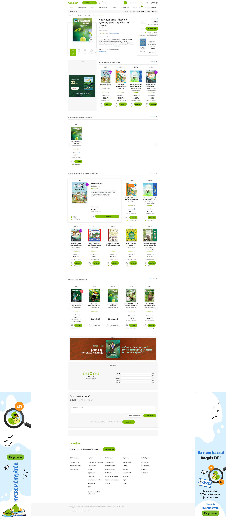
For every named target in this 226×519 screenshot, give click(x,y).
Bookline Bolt (74, 469)
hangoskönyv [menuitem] (103, 7)
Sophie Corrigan (105, 88)
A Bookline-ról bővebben (95, 462)
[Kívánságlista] (146, 2)
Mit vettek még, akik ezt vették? (110, 62)
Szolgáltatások (127, 462)
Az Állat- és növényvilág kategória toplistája (83, 174)
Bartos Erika (94, 247)
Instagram (146, 466)
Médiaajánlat (91, 476)
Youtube (145, 473)
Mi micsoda (105, 36)
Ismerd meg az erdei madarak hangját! (150, 244)
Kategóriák (72, 11)
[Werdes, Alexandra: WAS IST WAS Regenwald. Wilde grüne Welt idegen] (150, 295)
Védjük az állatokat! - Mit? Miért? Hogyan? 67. (121, 85)
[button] (95, 52)
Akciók (148, 11)
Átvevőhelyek (127, 473)
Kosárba (153, 29)
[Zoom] (91, 40)
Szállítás (125, 469)
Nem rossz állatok (105, 84)
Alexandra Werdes (76, 145)
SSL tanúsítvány (72, 508)
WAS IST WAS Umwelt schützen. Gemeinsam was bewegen (131, 304)
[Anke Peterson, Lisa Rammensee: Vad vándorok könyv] (151, 76)
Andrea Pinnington (136, 88)
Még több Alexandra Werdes (77, 279)
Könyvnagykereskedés (94, 480)
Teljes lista (153, 61)
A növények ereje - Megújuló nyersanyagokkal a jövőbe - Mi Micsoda (76, 142)
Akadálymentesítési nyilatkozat (94, 493)
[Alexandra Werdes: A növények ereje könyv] (82, 29)
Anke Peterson (151, 88)
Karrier (90, 469)
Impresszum (91, 473)
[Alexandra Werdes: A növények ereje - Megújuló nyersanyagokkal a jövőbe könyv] (113, 295)
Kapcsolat (126, 476)
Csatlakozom (109, 449)
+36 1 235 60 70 (74, 462)
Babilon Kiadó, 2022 (103, 30)
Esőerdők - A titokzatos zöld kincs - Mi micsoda (95, 304)
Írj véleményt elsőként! (114, 33)
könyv (105, 67)
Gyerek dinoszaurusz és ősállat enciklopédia (113, 244)
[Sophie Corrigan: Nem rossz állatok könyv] (105, 76)
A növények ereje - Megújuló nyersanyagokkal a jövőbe (113, 304)
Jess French (131, 247)
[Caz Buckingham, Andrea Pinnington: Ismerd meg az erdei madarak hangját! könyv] (150, 235)
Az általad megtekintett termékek (80, 117)
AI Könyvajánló (90, 3)
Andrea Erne (121, 88)
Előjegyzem (96, 325)
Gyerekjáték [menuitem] (137, 7)
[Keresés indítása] (125, 2)
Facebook (146, 462)
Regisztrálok (133, 3)
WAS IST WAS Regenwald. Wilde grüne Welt (149, 304)
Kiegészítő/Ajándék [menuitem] (150, 7)
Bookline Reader (110, 469)
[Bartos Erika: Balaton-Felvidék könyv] (94, 235)
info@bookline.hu (75, 466)
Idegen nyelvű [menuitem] (125, 7)
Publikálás (149, 415)
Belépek (141, 3)
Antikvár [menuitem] (113, 7)
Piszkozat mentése (134, 415)
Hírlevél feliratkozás (111, 476)
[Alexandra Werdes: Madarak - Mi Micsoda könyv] (76, 295)
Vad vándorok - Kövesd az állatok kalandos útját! (151, 85)
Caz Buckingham (136, 90)
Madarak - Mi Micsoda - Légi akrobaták (76, 304)
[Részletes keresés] (99, 2)
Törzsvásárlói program (138, 11)
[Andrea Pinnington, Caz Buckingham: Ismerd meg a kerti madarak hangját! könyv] (136, 76)
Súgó (124, 480)
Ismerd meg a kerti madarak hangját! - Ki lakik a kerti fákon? (136, 85)
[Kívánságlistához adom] (142, 28)
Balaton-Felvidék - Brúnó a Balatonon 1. (94, 244)
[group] (73, 52)
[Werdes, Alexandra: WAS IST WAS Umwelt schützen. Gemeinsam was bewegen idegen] (131, 295)
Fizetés (125, 466)
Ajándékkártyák (110, 466)
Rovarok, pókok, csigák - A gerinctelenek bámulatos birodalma (131, 244)
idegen (131, 286)
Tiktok (145, 469)
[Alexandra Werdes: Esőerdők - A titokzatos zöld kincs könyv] (94, 295)
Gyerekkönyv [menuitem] (82, 7)
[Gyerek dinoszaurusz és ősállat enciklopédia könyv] (113, 235)
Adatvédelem (92, 483)
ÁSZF (89, 487)
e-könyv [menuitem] (92, 7)
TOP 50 (107, 483)
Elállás (125, 483)
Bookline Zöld (92, 466)
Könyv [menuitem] (71, 7)
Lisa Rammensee (151, 90)
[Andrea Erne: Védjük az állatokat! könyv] (121, 76)
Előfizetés (154, 11)
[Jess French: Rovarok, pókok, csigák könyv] (131, 235)
